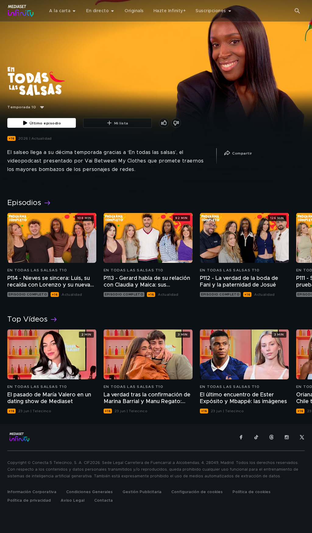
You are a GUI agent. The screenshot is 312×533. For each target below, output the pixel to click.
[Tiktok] (256, 437)
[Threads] (271, 437)
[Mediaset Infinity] (20, 11)
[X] (302, 437)
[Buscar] (297, 11)
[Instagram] (286, 437)
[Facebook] (241, 437)
